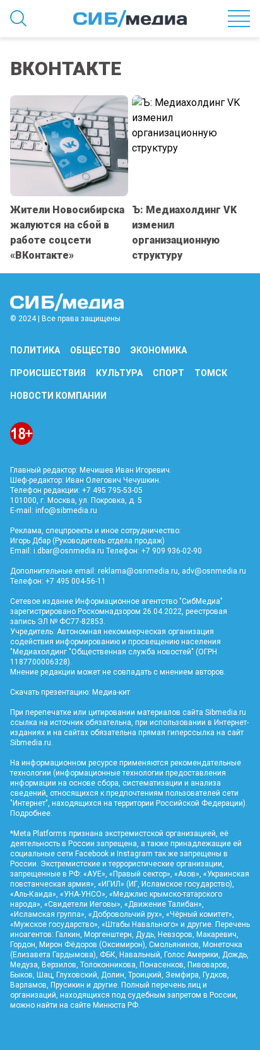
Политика (35, 350)
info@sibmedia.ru (66, 510)
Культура (119, 373)
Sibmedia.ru (30, 742)
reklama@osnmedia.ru (138, 571)
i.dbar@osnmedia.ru (68, 550)
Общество (95, 350)
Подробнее (30, 813)
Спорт (168, 373)
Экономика (159, 350)
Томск (210, 373)
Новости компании (58, 396)
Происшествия (48, 373)
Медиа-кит (111, 692)
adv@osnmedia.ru (214, 571)
